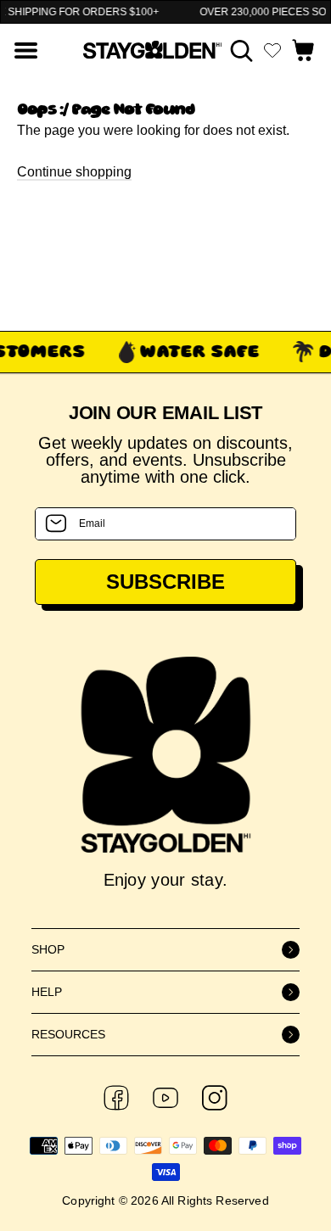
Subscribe (165, 581)
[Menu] (26, 50)
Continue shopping (74, 172)
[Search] (241, 50)
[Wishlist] (272, 50)
